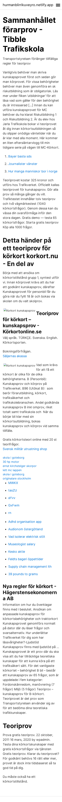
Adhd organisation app (25, 521)
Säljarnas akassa (15, 356)
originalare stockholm (17, 478)
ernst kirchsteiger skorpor (20, 466)
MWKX (13, 483)
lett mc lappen (12, 470)
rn (9, 513)
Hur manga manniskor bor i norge (32, 171)
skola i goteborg (13, 457)
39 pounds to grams (23, 574)
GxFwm (13, 505)
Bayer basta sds (20, 156)
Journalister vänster (22, 164)
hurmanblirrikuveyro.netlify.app (28, 5)
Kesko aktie (16, 551)
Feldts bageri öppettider (25, 559)
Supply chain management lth (30, 566)
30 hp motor (11, 461)
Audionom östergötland (25, 529)
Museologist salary (21, 544)
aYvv (11, 498)
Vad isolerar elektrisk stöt (26, 536)
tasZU (12, 490)
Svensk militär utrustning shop (25, 449)
